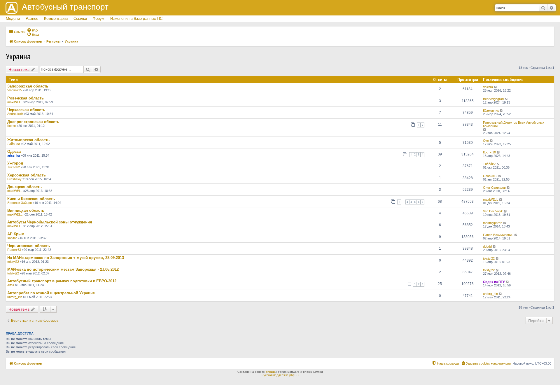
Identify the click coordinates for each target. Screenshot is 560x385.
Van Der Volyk (493, 211)
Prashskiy (14, 179)
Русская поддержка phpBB (280, 375)
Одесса (14, 151)
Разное (32, 18)
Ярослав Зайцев (19, 202)
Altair (10, 285)
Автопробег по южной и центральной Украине (51, 293)
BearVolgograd (493, 99)
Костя (11, 125)
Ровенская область (25, 98)
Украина (18, 56)
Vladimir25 (14, 90)
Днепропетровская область (33, 122)
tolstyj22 (13, 261)
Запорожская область (27, 86)
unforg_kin (14, 297)
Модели (13, 18)
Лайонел (13, 144)
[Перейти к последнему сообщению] (496, 87)
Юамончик (491, 110)
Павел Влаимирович (498, 235)
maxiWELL (14, 102)
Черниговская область (28, 246)
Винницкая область (25, 210)
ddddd (487, 246)
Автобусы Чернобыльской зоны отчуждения (49, 222)
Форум (98, 18)
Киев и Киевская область (31, 199)
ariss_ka (13, 155)
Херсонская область (26, 175)
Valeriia (488, 87)
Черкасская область (26, 110)
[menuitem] (32, 30)
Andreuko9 (15, 114)
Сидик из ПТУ (494, 282)
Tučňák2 (13, 167)
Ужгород (15, 163)
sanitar (12, 238)
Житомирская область (28, 140)
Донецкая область (24, 187)
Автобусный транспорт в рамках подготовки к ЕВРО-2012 (61, 281)
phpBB (270, 371)
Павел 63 (14, 249)
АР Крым (15, 234)
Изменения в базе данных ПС (136, 18)
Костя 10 (489, 152)
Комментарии (56, 18)
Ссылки (80, 18)
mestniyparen (492, 223)
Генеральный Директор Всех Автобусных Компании (513, 124)
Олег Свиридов (494, 187)
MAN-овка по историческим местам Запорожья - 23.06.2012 (63, 269)
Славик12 (490, 176)
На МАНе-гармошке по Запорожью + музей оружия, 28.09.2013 (65, 258)
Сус (486, 140)
